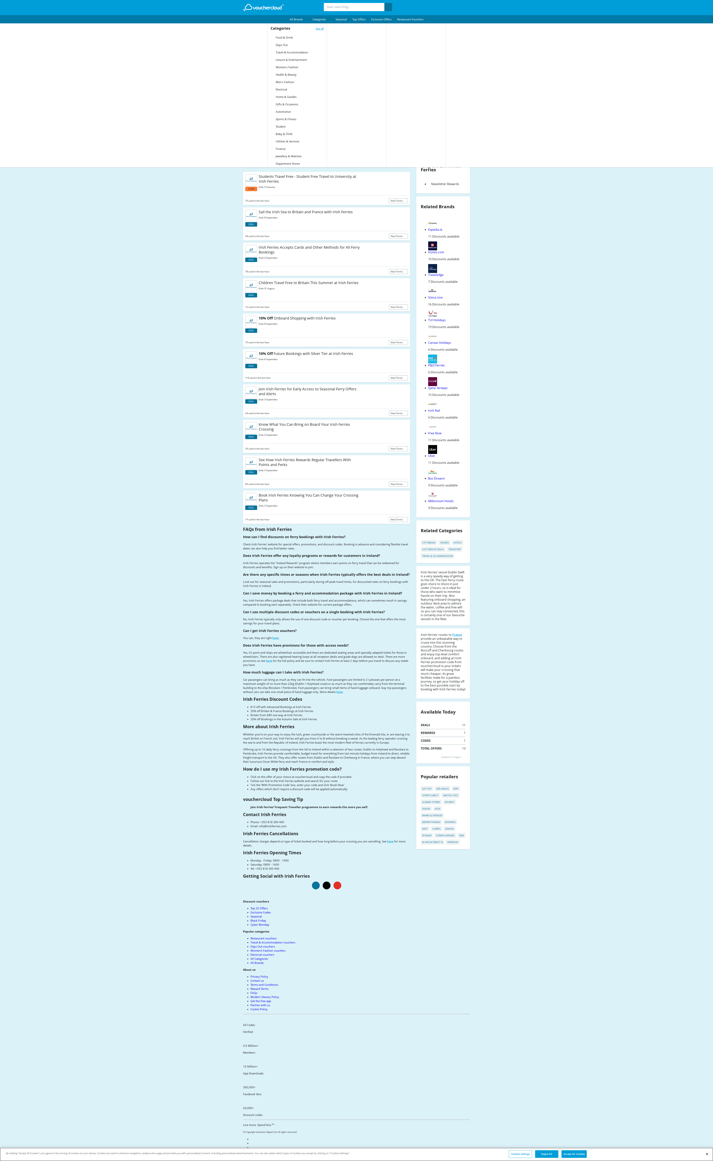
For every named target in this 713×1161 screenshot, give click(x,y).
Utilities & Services (287, 141)
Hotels (457, 542)
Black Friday (258, 920)
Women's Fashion (286, 67)
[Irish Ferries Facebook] (316, 885)
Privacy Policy (259, 976)
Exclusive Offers (381, 19)
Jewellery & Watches (288, 156)
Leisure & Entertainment (291, 60)
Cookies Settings (520, 1154)
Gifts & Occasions (286, 104)
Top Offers (359, 19)
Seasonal (341, 19)
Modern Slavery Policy (264, 997)
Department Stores (287, 163)
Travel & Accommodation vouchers (272, 942)
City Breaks (429, 542)
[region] (356, 1154)
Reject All (546, 1154)
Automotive (283, 111)
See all (320, 28)
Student (280, 126)
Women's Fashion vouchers (268, 950)
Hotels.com (436, 252)
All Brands (257, 963)
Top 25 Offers (259, 908)
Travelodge (436, 275)
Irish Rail (434, 411)
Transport (454, 549)
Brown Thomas (431, 822)
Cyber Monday (259, 924)
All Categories (259, 959)
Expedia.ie (435, 230)
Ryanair (426, 835)
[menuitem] (298, 19)
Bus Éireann (436, 478)
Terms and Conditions (264, 985)
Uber (431, 456)
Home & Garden (286, 97)
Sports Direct (430, 795)
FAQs (253, 993)
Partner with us (260, 1005)
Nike (461, 835)
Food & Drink (284, 37)
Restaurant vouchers (410, 19)
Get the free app (260, 1001)
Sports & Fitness (285, 119)
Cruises (444, 542)
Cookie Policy (259, 1009)
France (457, 635)
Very (455, 788)
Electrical (281, 89)
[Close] (707, 1154)
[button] (298, 19)
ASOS (437, 808)
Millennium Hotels (441, 501)
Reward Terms (259, 989)
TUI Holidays (437, 320)
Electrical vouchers (262, 954)
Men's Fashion (284, 82)
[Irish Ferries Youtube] (337, 885)
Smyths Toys (450, 795)
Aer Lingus (442, 788)
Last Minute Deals (433, 549)
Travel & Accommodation (291, 52)
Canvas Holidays (439, 343)
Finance (280, 149)
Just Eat (427, 788)
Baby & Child (283, 134)
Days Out (281, 45)
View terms (397, 200)
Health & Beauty (286, 74)
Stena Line (435, 297)
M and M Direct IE (432, 842)
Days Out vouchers (262, 946)
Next (425, 828)
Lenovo (449, 828)
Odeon (426, 808)
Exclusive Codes (260, 912)
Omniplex (452, 842)
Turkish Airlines (445, 835)
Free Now (434, 433)
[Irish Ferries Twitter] (327, 885)
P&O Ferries (436, 365)
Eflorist (449, 802)
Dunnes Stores (431, 802)
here (275, 638)
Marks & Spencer (432, 815)
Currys (436, 828)
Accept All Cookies (574, 1154)
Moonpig (450, 822)
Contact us (257, 980)
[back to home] (263, 7)
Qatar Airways (438, 388)
